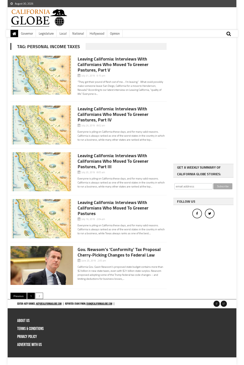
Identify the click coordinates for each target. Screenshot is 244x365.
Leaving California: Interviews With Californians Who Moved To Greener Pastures (113, 208)
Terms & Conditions (30, 328)
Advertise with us (29, 344)
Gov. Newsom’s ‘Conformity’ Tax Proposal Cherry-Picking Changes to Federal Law (119, 252)
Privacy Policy (27, 336)
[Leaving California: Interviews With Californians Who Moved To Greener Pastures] (41, 218)
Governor (27, 33)
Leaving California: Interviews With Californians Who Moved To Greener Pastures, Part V (113, 64)
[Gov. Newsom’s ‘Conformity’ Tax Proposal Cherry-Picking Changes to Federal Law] (41, 265)
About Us (23, 320)
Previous (19, 296)
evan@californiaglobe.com (99, 304)
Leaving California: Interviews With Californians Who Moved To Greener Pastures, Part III (113, 161)
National (78, 33)
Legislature (46, 33)
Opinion (115, 33)
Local (63, 33)
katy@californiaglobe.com (49, 304)
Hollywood (97, 33)
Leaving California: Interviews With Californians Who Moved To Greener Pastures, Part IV (113, 114)
